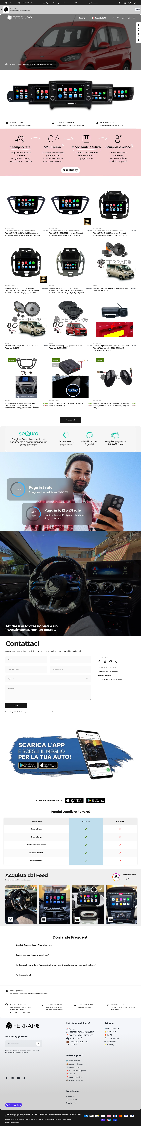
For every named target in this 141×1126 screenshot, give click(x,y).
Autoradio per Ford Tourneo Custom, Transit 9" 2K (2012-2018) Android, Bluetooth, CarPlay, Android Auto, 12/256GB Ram (66, 233)
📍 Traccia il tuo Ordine (74, 1077)
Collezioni (12, 64)
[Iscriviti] (38, 1044)
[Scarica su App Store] (74, 800)
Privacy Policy (70, 1096)
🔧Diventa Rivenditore (111, 1028)
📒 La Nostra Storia (110, 1032)
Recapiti (59, 1119)
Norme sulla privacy (35, 712)
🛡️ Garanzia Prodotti (73, 1067)
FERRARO (52, 285)
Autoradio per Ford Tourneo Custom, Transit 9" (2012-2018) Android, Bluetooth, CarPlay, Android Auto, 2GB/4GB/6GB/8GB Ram (22, 234)
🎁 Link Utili (108, 1035)
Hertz (95, 285)
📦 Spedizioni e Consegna (74, 1064)
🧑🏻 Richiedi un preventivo (74, 1080)
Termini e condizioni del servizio (36, 1119)
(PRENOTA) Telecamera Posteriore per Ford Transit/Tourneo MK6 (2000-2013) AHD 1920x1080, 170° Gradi (111, 348)
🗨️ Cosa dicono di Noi (111, 1038)
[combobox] (10, 2)
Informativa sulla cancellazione (12, 1122)
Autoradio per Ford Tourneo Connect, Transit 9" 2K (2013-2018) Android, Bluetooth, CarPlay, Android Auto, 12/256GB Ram (22, 290)
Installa (138, 9)
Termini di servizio (46, 712)
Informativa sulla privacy (22, 1119)
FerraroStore (97, 343)
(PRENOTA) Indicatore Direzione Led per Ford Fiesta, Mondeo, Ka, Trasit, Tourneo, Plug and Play (111, 405)
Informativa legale (67, 1119)
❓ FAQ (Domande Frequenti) (75, 1071)
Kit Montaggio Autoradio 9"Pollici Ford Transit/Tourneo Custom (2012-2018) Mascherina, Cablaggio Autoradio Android (22, 405)
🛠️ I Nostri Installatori (73, 1061)
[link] (82, 1037)
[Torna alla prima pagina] (6, 64)
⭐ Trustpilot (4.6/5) (110, 1045)
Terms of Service (71, 1100)
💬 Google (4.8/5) (109, 1042)
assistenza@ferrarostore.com (110, 671)
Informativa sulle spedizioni (50, 1119)
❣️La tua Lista (70, 1074)
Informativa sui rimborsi (10, 1119)
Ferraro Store (10, 228)
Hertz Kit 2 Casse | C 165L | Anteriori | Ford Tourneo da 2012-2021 (65, 347)
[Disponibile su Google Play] (95, 800)
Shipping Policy (71, 1103)
